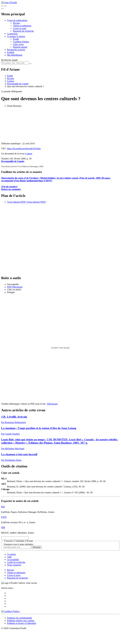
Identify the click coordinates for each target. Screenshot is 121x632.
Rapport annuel (20, 47)
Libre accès (18, 44)
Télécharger (52, 404)
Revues (16, 23)
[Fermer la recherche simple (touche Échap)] (5, 5)
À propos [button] (11, 36)
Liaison (10, 81)
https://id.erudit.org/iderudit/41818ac (24, 148)
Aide (9, 557)
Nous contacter (14, 565)
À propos (20, 36)
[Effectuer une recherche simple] (2, 5)
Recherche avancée (16, 49)
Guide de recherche (16, 562)
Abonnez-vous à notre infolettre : (19, 544)
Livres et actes (19, 28)
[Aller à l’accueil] (9, 2)
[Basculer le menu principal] (2, 8)
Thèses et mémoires (22, 25)
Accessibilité (13, 559)
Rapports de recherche (23, 31)
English (10, 52)
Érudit (16, 39)
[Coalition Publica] (10, 611)
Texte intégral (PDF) (16, 202)
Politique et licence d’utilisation (21, 623)
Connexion (12, 33)
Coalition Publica (21, 41)
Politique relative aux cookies (20, 620)
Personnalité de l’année (18, 83)
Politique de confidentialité (19, 618)
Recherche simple (9, 60)
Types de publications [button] (17, 20)
